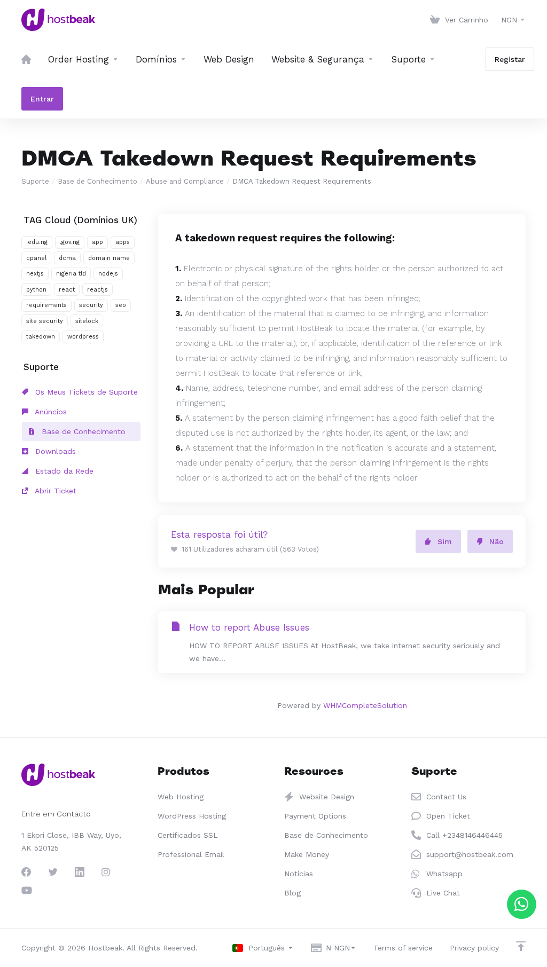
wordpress (83, 336)
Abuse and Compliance (185, 181)
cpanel (36, 258)
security (91, 305)
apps (122, 242)
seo (120, 305)
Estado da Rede (63, 471)
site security (44, 321)
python (36, 289)
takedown (40, 336)
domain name (109, 258)
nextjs (35, 273)
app (97, 242)
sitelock (86, 321)
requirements (46, 305)
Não (496, 541)
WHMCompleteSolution (365, 705)
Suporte (35, 181)
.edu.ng (37, 242)
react (67, 289)
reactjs (97, 289)
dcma (67, 258)
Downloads (54, 451)
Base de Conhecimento (97, 181)
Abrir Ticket (54, 490)
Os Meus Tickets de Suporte (85, 392)
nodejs (108, 273)
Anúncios (50, 411)
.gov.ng (70, 242)
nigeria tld (71, 273)
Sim (444, 541)
